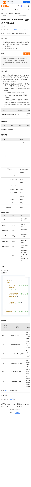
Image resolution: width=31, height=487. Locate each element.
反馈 (18, 412)
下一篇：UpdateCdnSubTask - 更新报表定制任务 (22, 405)
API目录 (24, 13)
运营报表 (5, 15)
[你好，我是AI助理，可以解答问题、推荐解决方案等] (21, 6)
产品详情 (15, 29)
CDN (6, 13)
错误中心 (6, 390)
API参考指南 (17, 13)
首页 (2, 13)
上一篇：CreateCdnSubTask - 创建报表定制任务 (8, 405)
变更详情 (12, 399)
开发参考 (11, 13)
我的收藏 (26, 29)
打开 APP (26, 2)
